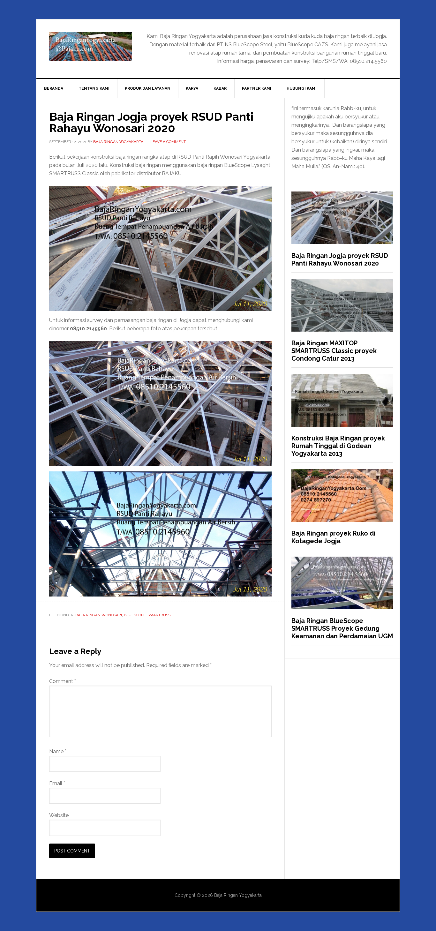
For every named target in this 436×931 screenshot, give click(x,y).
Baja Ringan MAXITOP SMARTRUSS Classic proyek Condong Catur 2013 (334, 350)
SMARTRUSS (158, 615)
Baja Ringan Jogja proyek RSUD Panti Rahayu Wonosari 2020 (339, 259)
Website (59, 815)
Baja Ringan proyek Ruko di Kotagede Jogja (333, 537)
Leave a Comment (168, 141)
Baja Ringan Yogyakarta (90, 46)
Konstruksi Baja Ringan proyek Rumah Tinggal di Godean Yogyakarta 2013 (338, 445)
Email (57, 783)
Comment (62, 681)
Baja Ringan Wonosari (98, 615)
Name (57, 751)
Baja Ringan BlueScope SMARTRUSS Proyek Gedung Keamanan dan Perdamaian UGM (342, 628)
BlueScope (135, 615)
